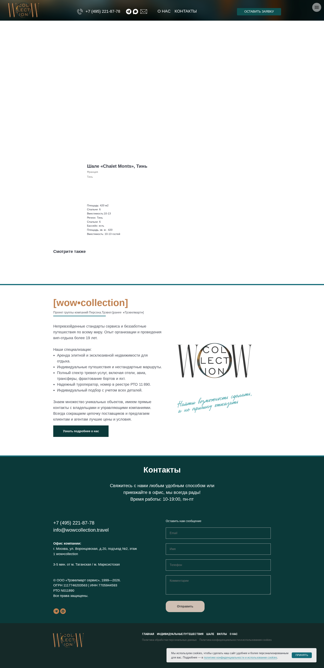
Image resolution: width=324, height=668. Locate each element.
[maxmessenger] (63, 611)
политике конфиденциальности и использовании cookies (240, 657)
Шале (210, 634)
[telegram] (56, 611)
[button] (259, 11)
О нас (164, 11)
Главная (148, 634)
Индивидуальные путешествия (180, 634)
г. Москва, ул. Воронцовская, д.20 (79, 549)
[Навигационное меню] (317, 7)
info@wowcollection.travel (81, 530)
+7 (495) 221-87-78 (103, 11)
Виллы (222, 634)
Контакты (186, 11)
